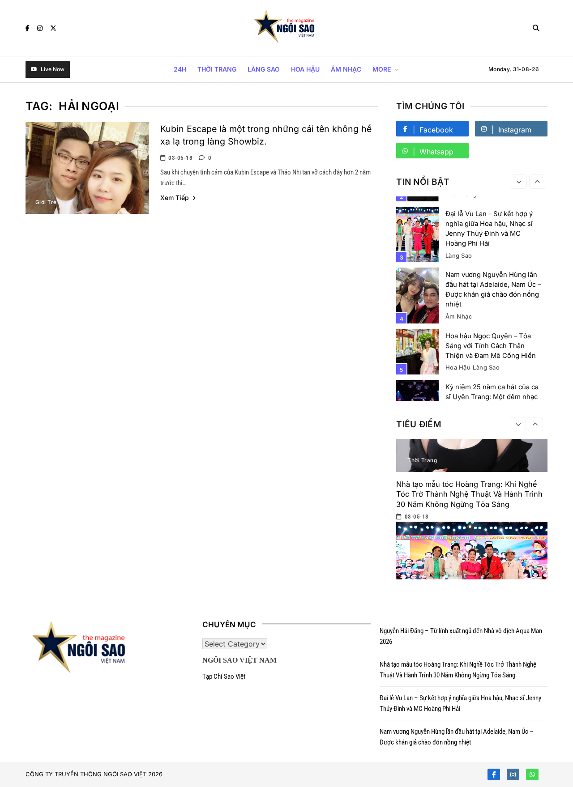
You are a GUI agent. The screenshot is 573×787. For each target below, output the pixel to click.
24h (180, 69)
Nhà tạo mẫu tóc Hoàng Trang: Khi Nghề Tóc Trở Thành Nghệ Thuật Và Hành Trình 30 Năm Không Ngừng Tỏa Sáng (469, 494)
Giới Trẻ (46, 202)
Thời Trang (216, 69)
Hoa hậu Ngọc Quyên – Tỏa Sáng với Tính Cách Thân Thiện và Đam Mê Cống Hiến (490, 346)
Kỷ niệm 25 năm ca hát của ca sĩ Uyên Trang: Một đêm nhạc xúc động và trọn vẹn (492, 397)
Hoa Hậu (305, 69)
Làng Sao (264, 69)
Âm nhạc (346, 69)
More (381, 69)
